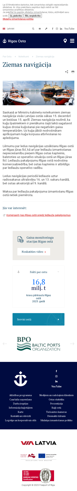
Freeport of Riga (47, 485)
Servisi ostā (24, 319)
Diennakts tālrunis (56, 416)
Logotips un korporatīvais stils (20, 420)
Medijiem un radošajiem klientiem (56, 395)
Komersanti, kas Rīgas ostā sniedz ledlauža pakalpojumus (38, 215)
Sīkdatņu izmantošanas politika (18, 19)
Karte (20, 412)
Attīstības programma (20, 395)
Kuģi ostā (56, 407)
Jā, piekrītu (16, 15)
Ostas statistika (56, 399)
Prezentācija (56, 403)
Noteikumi (23, 56)
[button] (72, 72)
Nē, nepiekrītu (32, 15)
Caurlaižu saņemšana (20, 399)
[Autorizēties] (40, 28)
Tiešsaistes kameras (56, 412)
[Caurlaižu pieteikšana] (46, 28)
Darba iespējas (20, 403)
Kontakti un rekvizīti (21, 416)
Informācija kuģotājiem (21, 407)
